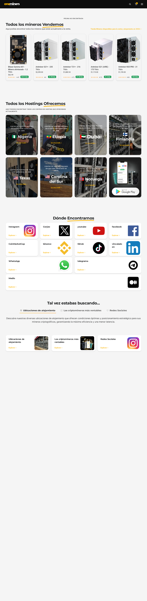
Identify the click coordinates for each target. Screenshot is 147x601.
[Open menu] (142, 4)
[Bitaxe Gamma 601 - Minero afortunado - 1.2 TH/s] (18, 49)
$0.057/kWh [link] (90, 143)
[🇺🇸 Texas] (22, 177)
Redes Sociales (118, 310)
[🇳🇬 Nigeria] (22, 135)
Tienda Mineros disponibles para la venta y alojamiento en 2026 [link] (115, 29)
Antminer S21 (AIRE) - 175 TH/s (100, 68)
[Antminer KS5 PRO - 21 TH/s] (128, 49)
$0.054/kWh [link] (55, 143)
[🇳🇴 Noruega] (91, 177)
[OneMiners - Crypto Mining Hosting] (12, 4)
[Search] (130, 4)
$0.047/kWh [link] (21, 143)
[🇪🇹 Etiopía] (56, 135)
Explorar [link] (12, 235)
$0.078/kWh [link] (90, 185)
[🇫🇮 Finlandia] (125, 135)
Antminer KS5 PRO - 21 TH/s (127, 68)
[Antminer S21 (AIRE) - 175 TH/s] (101, 49)
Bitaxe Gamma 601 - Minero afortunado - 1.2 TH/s (18, 69)
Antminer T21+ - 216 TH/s (71, 68)
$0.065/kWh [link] (124, 145)
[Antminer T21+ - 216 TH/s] (73, 49)
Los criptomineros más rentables (82, 310)
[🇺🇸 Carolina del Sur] (56, 177)
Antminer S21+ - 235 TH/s (44, 68)
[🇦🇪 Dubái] (91, 135)
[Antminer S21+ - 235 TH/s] (46, 49)
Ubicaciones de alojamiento (39, 310)
